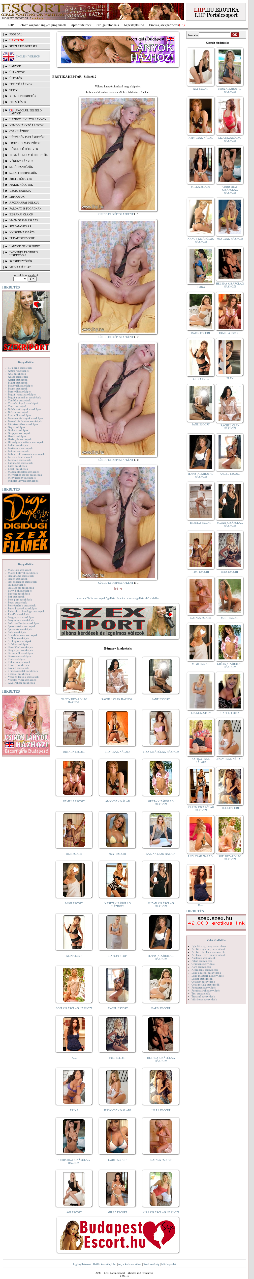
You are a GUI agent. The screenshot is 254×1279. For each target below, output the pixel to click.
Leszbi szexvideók (202, 978)
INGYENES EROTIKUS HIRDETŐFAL (23, 254)
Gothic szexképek (18, 430)
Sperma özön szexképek (22, 626)
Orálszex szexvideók (203, 981)
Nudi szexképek (17, 584)
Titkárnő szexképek (19, 661)
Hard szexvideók (201, 966)
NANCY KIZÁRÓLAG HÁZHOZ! (74, 701)
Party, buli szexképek (20, 590)
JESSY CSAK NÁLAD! (117, 1110)
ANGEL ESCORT (117, 1008)
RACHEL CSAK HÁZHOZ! (117, 699)
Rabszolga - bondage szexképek (26, 611)
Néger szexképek (18, 578)
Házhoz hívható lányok (27, 119)
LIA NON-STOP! (117, 955)
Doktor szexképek (18, 412)
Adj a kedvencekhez (129, 1264)
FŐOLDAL (15, 34)
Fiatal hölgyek (21, 184)
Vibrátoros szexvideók (204, 999)
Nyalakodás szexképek (21, 587)
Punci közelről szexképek (22, 608)
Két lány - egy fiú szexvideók (208, 954)
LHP (11, 25)
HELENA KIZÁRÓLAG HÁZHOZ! (161, 1059)
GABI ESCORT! (117, 1159)
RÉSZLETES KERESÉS (23, 46)
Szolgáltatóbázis (107, 25)
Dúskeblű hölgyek (23, 149)
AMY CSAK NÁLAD (117, 801)
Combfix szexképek (19, 400)
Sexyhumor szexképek (21, 620)
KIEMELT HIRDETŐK (22, 96)
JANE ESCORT (161, 699)
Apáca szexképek (18, 376)
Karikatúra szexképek (20, 447)
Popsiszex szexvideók (203, 987)
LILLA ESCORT (161, 1110)
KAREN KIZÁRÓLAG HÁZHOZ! (117, 905)
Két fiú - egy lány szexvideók (208, 948)
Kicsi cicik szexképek (20, 456)
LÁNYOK (15, 66)
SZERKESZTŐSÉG (20, 261)
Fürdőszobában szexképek (23, 424)
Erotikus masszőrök (25, 143)
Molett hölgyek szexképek (23, 572)
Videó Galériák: (216, 940)
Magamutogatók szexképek (23, 471)
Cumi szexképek (17, 406)
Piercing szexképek (19, 593)
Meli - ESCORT (118, 853)
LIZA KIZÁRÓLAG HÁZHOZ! (161, 751)
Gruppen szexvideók (203, 963)
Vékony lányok (21, 160)
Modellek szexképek (20, 569)
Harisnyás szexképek (20, 439)
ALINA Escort (74, 955)
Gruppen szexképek (19, 433)
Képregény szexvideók (204, 969)
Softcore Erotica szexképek (23, 623)
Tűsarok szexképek (19, 673)
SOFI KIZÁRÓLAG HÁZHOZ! (74, 1008)
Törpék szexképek (18, 664)
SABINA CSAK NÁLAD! (161, 853)
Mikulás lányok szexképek (23, 480)
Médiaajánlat (168, 1264)
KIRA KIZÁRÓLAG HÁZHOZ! (161, 1212)
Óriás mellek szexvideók (205, 984)
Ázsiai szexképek (18, 379)
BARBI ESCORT (160, 1008)
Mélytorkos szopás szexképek (25, 474)
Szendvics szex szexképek (23, 635)
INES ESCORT (117, 1057)
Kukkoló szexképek (19, 459)
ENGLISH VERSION (28, 56)
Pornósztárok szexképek (22, 605)
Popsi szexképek (17, 602)
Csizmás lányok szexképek (23, 403)
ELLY (229, 378)
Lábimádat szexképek (20, 462)
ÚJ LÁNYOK (17, 72)
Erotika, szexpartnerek (164, 25)
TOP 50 (13, 90)
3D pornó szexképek (20, 367)
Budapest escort (21, 238)
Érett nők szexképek (19, 415)
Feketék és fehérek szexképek (25, 421)
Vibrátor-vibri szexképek (22, 679)
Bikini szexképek (18, 382)
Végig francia (20, 190)
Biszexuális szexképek (20, 385)
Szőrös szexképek (18, 644)
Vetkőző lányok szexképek (23, 676)
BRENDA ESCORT (74, 751)
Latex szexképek (17, 465)
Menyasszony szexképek (22, 477)
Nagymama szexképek (21, 575)
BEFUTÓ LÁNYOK (20, 84)
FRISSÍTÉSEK (17, 102)
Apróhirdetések (81, 25)
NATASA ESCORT (161, 1159)
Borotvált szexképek (19, 391)
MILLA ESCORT (117, 1212)
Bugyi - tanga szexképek (22, 394)
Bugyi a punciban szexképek (24, 397)
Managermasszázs (23, 220)
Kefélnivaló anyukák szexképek (26, 453)
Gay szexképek (16, 427)
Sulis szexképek (17, 632)
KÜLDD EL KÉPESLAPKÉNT (115, 214)
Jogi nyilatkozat (82, 1264)
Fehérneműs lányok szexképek (25, 418)
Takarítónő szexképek (20, 647)
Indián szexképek (18, 445)
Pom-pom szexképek (20, 599)
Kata (74, 1057)
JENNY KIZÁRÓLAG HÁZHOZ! (161, 957)
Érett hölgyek (20, 178)
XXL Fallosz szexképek (21, 682)
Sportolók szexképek (20, 629)
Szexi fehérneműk (23, 172)
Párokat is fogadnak (25, 208)
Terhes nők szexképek (20, 653)
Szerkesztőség (151, 1264)
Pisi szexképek (16, 596)
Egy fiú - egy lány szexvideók (208, 945)
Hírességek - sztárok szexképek (26, 442)
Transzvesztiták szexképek (23, 670)
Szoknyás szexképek (20, 641)
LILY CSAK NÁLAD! (117, 751)
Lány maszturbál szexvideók (207, 975)
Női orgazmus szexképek (22, 581)
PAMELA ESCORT (74, 801)
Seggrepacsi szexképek (21, 617)
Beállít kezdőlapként (104, 1264)
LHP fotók (17, 196)
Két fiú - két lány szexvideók (208, 951)
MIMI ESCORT (74, 903)
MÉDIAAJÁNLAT (20, 267)
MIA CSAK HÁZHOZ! (230, 238)
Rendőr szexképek (18, 614)
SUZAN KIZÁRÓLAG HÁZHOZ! (161, 905)
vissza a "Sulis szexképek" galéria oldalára (101, 598)
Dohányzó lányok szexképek (24, 409)
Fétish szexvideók (201, 960)
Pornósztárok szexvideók (205, 990)
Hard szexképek (17, 436)
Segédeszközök (21, 166)
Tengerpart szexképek (20, 650)
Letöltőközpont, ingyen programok (42, 25)
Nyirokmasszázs (21, 232)
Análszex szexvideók (203, 957)
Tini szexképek (16, 658)
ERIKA (74, 1110)
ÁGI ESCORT (74, 1212)
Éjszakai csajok (21, 214)
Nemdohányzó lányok (26, 125)
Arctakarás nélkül (24, 202)
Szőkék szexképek (18, 638)
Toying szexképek (18, 667)
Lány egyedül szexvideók (206, 972)
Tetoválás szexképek (19, 655)
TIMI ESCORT (74, 853)
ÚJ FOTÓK (15, 78)
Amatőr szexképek (18, 370)
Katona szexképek (18, 450)
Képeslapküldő (134, 25)
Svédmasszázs (20, 226)
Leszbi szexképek (18, 468)
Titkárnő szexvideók (203, 996)
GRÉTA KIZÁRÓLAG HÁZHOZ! (161, 803)
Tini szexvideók (200, 993)
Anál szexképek (17, 373)
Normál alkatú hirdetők (28, 155)
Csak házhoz (19, 131)
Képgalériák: (26, 362)
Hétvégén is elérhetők (27, 137)
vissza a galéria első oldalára (143, 598)
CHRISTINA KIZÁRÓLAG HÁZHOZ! (74, 1161)
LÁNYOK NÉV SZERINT (24, 246)
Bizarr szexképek (18, 388)
